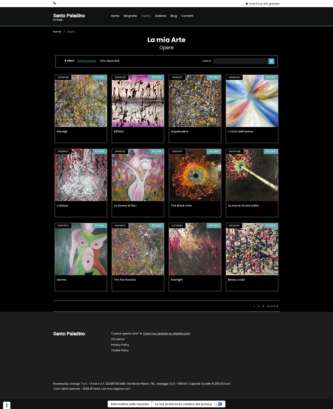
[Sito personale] (54, 3)
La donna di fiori (125, 205)
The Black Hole (181, 205)
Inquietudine (179, 131)
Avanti (271, 306)
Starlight (177, 280)
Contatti (187, 16)
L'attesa (62, 205)
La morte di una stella (243, 205)
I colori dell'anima (240, 131)
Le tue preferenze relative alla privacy (183, 404)
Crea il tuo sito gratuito (264, 4)
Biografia (130, 16)
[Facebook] (61, 3)
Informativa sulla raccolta (130, 404)
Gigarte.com (121, 389)
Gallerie (160, 16)
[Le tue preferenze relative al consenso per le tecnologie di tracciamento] (6, 405)
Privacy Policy (120, 345)
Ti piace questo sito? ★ (150, 333)
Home (115, 16)
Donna (61, 280)
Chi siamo (117, 339)
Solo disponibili (109, 61)
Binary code (236, 280)
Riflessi (119, 131)
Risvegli (62, 131)
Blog (174, 16)
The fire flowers (125, 280)
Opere (145, 16)
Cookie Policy (120, 350)
